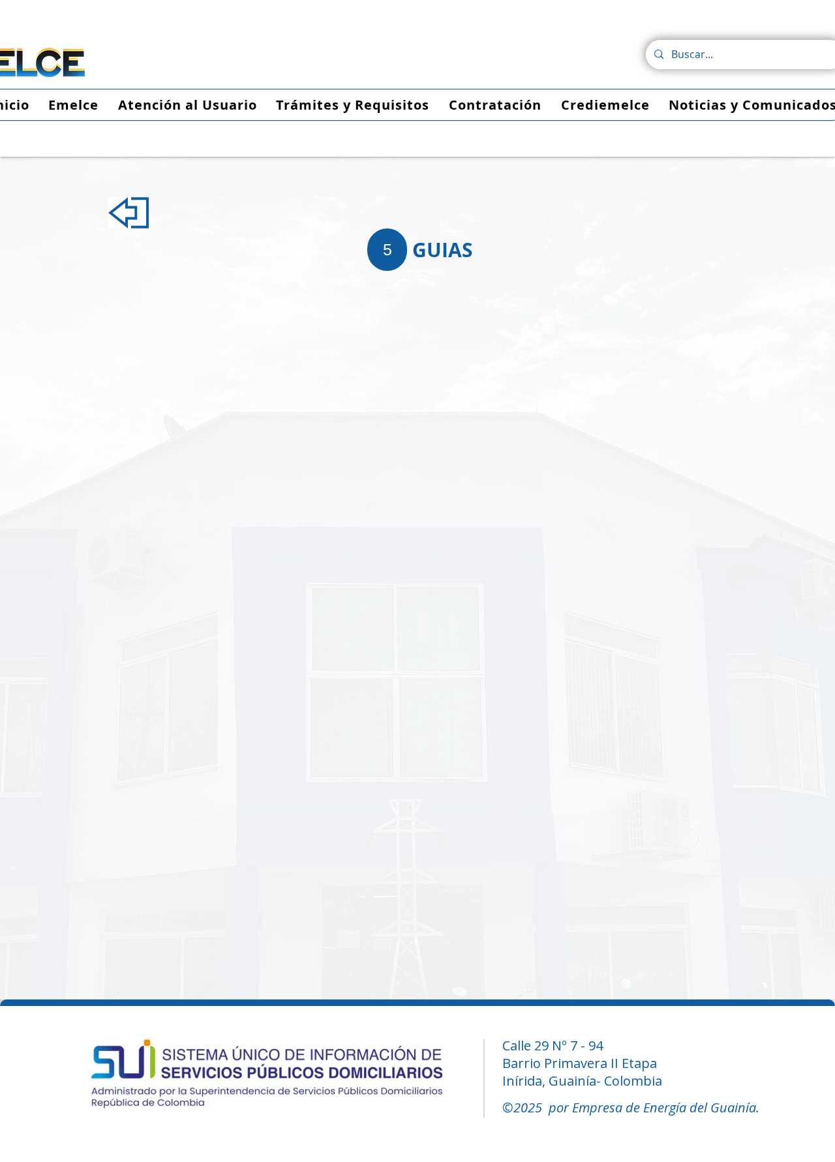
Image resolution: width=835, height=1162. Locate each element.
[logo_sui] (267, 1076)
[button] (443, 249)
